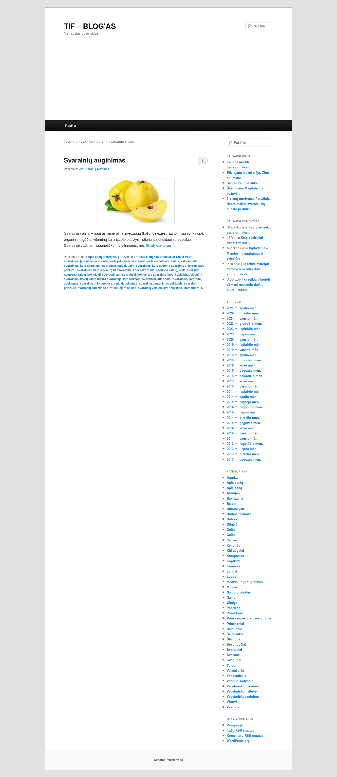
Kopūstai (233, 560)
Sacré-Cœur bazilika (242, 183)
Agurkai (233, 477)
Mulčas (232, 587)
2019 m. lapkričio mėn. (244, 344)
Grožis (232, 540)
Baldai (231, 503)
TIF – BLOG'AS (90, 25)
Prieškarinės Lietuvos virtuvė (249, 618)
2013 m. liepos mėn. (242, 448)
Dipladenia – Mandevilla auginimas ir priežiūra (247, 253)
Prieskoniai (235, 623)
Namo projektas (239, 592)
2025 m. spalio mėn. (242, 308)
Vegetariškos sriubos (243, 696)
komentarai (193, 288)
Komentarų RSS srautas (245, 735)
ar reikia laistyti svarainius (152, 256)
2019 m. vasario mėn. (243, 349)
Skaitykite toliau (161, 245)
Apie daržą (235, 482)
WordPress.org (238, 740)
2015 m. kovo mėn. (241, 381)
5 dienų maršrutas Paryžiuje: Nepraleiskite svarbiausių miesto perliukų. (249, 203)
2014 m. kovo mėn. (241, 428)
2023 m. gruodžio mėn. (244, 323)
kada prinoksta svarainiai (127, 261)
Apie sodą (95, 256)
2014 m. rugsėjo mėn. (243, 401)
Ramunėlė (234, 628)
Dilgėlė (232, 524)
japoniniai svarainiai (94, 261)
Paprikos (233, 607)
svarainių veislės (150, 288)
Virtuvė (232, 701)
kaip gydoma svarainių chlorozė (174, 265)
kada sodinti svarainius (163, 261)
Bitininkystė (236, 508)
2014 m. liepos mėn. (242, 412)
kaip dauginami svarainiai (98, 265)
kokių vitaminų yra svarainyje (101, 279)
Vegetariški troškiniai (243, 686)
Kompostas (235, 555)
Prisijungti (235, 725)
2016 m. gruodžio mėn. (244, 360)
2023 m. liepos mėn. (242, 334)
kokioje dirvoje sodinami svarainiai (111, 274)
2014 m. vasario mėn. (243, 433)
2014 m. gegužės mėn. (244, 422)
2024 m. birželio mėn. (243, 313)
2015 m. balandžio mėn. (245, 375)
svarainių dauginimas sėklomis (161, 283)
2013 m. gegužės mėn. (244, 459)
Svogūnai (234, 659)
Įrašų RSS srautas (240, 730)
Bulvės (232, 519)
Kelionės (233, 545)
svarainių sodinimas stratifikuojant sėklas (107, 288)
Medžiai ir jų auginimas (245, 581)
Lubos (231, 576)
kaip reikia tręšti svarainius (112, 270)
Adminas (103, 169)
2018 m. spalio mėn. (242, 354)
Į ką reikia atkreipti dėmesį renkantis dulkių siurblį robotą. (248, 268)
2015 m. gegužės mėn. (244, 370)
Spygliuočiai (236, 644)
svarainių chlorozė (93, 283)
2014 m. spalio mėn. (242, 396)
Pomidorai (235, 613)
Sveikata (233, 654)
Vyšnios (233, 707)
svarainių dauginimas (122, 283)
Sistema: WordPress (168, 759)
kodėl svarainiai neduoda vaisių (155, 270)
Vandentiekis (236, 675)
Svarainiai (110, 256)
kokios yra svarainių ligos (155, 274)
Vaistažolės (235, 670)
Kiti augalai (235, 550)
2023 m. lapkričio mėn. (244, 328)
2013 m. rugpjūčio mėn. (245, 443)
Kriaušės (233, 566)
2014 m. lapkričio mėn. (244, 391)
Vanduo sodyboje (240, 680)
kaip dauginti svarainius (134, 265)
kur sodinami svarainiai (139, 279)
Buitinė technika (239, 513)
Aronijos (233, 493)
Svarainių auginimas (94, 159)
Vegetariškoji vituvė (242, 691)
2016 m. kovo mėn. (241, 365)
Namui (232, 597)
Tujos (231, 665)
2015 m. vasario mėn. (243, 386)
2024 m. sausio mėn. (242, 318)
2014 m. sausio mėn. (242, 438)
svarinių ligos (172, 288)
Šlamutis (233, 639)
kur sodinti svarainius (172, 279)
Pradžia (70, 125)
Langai (232, 571)
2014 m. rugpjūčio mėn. (245, 407)
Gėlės (231, 529)
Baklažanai (235, 498)
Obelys (232, 602)
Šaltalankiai (235, 634)
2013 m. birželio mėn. (243, 453)
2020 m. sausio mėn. (242, 339)
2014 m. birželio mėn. (243, 417)
